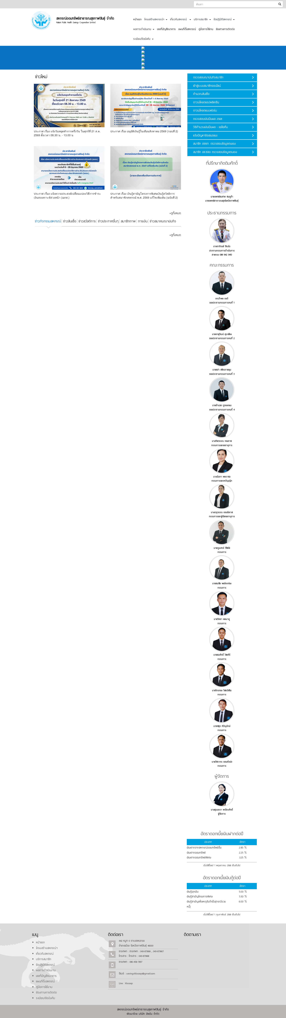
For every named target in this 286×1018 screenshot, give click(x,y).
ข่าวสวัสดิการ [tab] (87, 221)
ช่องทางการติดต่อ (225, 29)
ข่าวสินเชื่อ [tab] (69, 221)
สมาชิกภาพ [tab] (128, 221)
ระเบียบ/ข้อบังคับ (45, 998)
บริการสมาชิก (43, 959)
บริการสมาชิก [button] (201, 19)
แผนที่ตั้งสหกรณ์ (187, 29)
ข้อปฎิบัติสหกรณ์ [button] (223, 19)
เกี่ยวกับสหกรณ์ (45, 953)
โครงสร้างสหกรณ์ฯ (47, 948)
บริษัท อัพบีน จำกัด (149, 1014)
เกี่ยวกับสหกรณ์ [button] (179, 19)
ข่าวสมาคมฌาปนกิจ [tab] (163, 221)
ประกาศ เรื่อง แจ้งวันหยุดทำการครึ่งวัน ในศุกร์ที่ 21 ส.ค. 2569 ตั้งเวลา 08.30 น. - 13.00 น (67, 133)
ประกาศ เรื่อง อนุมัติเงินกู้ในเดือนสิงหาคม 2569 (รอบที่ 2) (144, 131)
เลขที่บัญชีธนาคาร (166, 29)
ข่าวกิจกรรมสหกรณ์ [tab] (48, 221)
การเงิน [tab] (142, 221)
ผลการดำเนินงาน (46, 970)
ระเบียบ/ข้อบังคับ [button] (142, 39)
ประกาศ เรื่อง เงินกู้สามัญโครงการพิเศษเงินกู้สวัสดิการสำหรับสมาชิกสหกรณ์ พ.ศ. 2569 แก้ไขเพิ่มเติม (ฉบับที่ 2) (144, 195)
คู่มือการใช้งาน (206, 29)
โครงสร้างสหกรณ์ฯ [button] (154, 19)
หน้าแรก (137, 19)
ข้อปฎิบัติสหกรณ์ (45, 964)
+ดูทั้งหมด (175, 213)
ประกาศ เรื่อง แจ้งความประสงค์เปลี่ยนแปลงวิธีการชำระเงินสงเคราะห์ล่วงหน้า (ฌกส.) (67, 195)
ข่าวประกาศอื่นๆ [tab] (108, 221)
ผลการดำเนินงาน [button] (142, 29)
